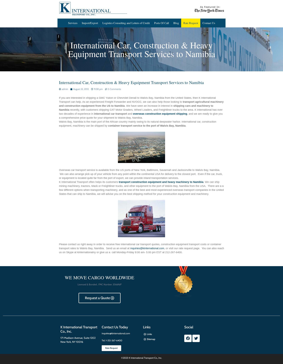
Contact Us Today (115, 327)
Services (72, 23)
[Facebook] (188, 338)
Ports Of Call (161, 23)
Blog (176, 23)
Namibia (198, 182)
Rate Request (190, 23)
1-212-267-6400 (113, 340)
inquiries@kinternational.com (116, 333)
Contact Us (209, 23)
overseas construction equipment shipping (160, 113)
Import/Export (90, 23)
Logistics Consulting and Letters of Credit (126, 23)
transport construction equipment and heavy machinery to (156, 182)
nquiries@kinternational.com (147, 248)
